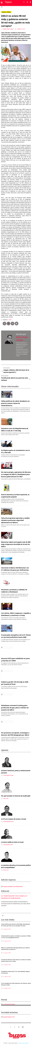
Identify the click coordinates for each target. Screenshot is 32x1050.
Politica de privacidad (23, 1043)
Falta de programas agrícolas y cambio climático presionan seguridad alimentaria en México (15, 520)
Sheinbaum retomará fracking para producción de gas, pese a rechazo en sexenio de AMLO (15, 707)
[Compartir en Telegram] (16, 323)
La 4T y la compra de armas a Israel (13, 819)
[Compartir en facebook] (4, 323)
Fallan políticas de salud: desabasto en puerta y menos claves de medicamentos (15, 403)
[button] (3, 6)
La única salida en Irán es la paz (12, 842)
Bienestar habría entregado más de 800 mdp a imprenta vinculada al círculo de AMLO (15, 544)
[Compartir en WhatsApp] (12, 323)
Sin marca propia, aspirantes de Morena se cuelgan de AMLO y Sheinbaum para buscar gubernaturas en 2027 (16, 474)
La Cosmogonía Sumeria (9, 1003)
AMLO (10, 319)
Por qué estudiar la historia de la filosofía (15, 796)
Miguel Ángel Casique (8, 29)
